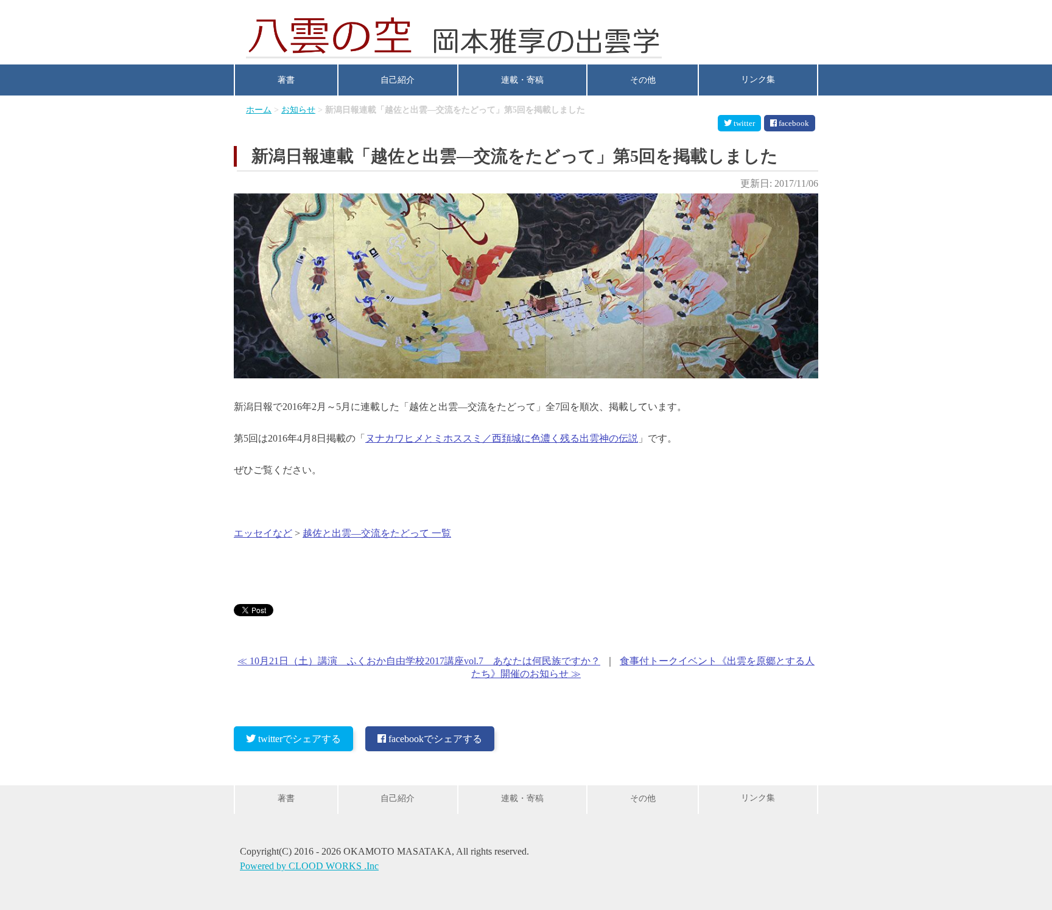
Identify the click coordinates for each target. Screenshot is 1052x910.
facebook (794, 123)
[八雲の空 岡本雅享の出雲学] (454, 34)
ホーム (259, 109)
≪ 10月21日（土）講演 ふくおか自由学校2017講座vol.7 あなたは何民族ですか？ (418, 661)
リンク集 (758, 79)
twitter (744, 123)
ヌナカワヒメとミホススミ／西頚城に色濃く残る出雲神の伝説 (501, 438)
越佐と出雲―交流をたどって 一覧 (377, 533)
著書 (286, 80)
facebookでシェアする (435, 739)
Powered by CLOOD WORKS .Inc (309, 866)
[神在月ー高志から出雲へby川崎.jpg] (526, 375)
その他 (643, 80)
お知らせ (298, 109)
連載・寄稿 (522, 80)
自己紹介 (397, 80)
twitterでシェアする (299, 739)
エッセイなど (263, 533)
